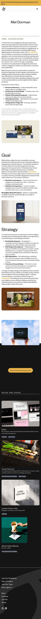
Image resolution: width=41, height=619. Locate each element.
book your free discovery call (20, 370)
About (4, 602)
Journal (4, 599)
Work (4, 593)
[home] (4, 9)
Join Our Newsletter (9, 578)
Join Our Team (7, 584)
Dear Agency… (7, 587)
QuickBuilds (32, 52)
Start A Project (7, 581)
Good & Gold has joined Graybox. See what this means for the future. (19, 3)
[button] (37, 9)
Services (5, 596)
